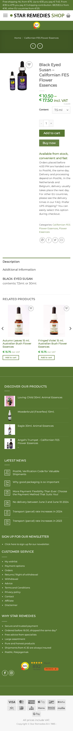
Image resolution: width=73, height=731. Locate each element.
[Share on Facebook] (49, 240)
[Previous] (3, 335)
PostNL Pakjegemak (17, 652)
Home (17, 38)
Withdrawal (11, 579)
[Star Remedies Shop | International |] (37, 15)
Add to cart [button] (10, 357)
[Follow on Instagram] (11, 673)
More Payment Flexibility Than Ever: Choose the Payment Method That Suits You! (40, 493)
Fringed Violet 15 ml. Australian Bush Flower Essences (52, 343)
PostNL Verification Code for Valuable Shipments (36, 473)
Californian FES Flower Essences (41, 38)
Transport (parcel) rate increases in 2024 (37, 511)
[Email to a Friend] (61, 240)
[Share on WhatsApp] (42, 240)
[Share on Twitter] (55, 240)
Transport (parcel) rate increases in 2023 (37, 520)
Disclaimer (11, 605)
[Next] (70, 335)
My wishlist (11, 561)
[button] (5, 15)
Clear (67, 104)
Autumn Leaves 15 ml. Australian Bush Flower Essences (17, 343)
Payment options (15, 565)
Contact (9, 596)
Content (44, 109)
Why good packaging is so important (36, 482)
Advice (9, 583)
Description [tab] (11, 261)
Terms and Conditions (17, 587)
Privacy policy (13, 592)
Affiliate (9, 600)
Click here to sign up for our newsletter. (27, 544)
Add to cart (52, 133)
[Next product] (33, 46)
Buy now (49, 143)
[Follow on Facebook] (5, 673)
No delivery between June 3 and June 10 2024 (41, 502)
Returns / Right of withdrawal (21, 574)
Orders (9, 570)
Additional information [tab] (19, 269)
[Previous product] (40, 46)
